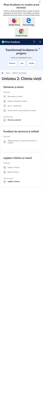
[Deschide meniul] (40, 42)
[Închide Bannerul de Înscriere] (39, 49)
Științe (8, 73)
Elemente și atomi (13, 87)
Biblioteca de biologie (19, 73)
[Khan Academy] (10, 42)
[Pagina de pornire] (2, 73)
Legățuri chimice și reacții (17, 158)
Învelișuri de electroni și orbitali (21, 131)
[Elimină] (39, 1)
